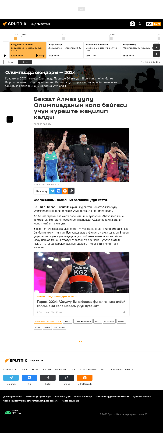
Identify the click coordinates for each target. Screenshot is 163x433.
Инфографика (88, 369)
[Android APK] (13, 412)
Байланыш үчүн (62, 396)
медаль (121, 321)
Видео (103, 369)
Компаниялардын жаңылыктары (112, 396)
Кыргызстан (59, 327)
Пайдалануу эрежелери (38, 396)
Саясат (25, 369)
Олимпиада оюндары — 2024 (57, 297)
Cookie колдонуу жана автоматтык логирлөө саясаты (30, 400)
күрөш (97, 321)
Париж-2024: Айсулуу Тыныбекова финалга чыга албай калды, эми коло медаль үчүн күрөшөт (81, 303)
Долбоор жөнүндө (12, 396)
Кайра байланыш (70, 400)
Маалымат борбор (122, 369)
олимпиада (109, 321)
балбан (68, 321)
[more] (124, 312)
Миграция (60, 369)
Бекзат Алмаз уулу (83, 321)
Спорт (38, 327)
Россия (47, 369)
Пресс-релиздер (83, 396)
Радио (35, 369)
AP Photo (40, 184)
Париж (47, 327)
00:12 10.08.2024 (42, 124)
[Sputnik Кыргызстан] (16, 26)
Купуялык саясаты (142, 396)
